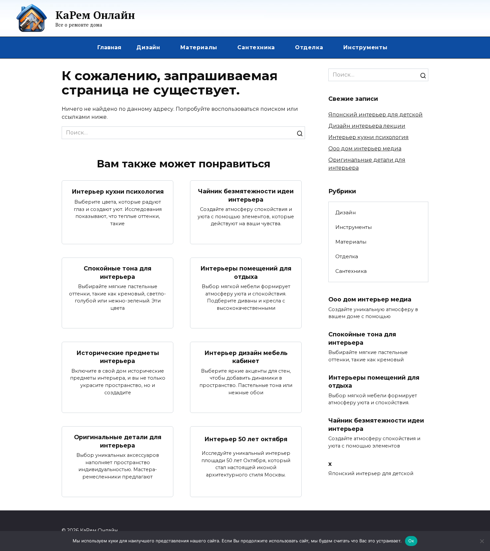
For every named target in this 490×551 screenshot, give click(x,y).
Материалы (198, 47)
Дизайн (148, 47)
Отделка (309, 47)
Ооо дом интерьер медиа (364, 148)
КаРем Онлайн (95, 15)
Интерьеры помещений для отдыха (245, 272)
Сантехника (256, 47)
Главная (109, 47)
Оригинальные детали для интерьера (117, 441)
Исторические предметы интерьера (117, 356)
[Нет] (481, 541)
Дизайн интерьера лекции (366, 126)
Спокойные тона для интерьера (117, 272)
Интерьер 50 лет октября (245, 439)
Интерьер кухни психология (118, 191)
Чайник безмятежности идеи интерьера (246, 195)
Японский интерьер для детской (375, 114)
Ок (411, 540)
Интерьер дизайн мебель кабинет (246, 356)
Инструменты (365, 47)
